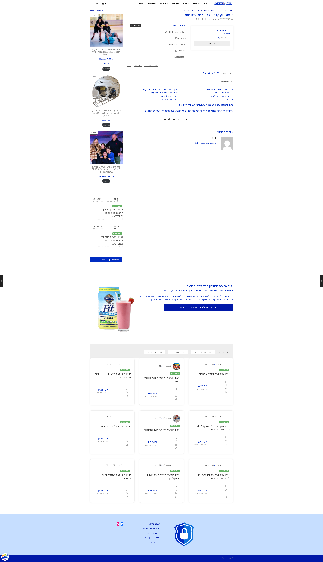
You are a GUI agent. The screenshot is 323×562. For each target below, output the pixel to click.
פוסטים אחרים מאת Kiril (205, 143)
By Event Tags (178, 352)
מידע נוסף (106, 69)
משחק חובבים (135, 25)
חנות (206, 4)
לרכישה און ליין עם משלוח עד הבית (198, 307)
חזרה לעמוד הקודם (97, 10)
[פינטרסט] (182, 119)
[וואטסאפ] (169, 119)
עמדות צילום (154, 542)
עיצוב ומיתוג (154, 523)
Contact (138, 65)
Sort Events (224, 352)
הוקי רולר (164, 4)
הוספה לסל (106, 125)
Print (129, 65)
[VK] (186, 119)
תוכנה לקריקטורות (152, 537)
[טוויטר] (194, 119)
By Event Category (204, 352)
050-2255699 (225, 38)
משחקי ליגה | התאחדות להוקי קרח (106, 259)
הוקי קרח (175, 4)
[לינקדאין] (173, 119)
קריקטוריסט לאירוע (152, 533)
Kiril (204, 19)
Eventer (221, 10)
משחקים (196, 4)
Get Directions (151, 65)
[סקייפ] (165, 119)
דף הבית (230, 10)
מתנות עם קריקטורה (151, 528)
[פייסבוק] (191, 119)
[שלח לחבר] (178, 119)
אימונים (186, 4)
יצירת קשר (152, 4)
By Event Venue (156, 352)
